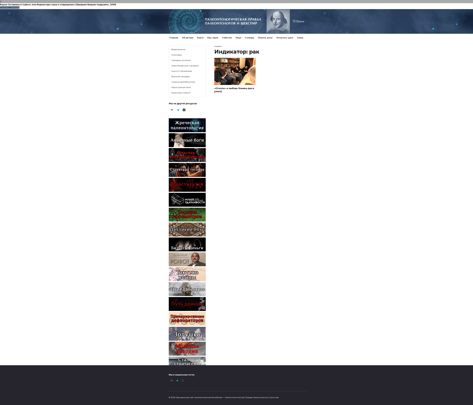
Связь (300, 38)
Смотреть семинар (9, 7)
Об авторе (187, 38)
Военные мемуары (180, 76)
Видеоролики (178, 49)
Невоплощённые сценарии (185, 66)
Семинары (176, 55)
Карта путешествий (181, 87)
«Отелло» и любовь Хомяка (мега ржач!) (234, 90)
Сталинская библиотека (183, 82)
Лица (238, 38)
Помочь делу (265, 38)
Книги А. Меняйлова (181, 71)
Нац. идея (212, 38)
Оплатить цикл (284, 38)
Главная (173, 38)
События (227, 38)
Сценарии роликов (181, 60)
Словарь (249, 38)
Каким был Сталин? (181, 93)
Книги (200, 38)
